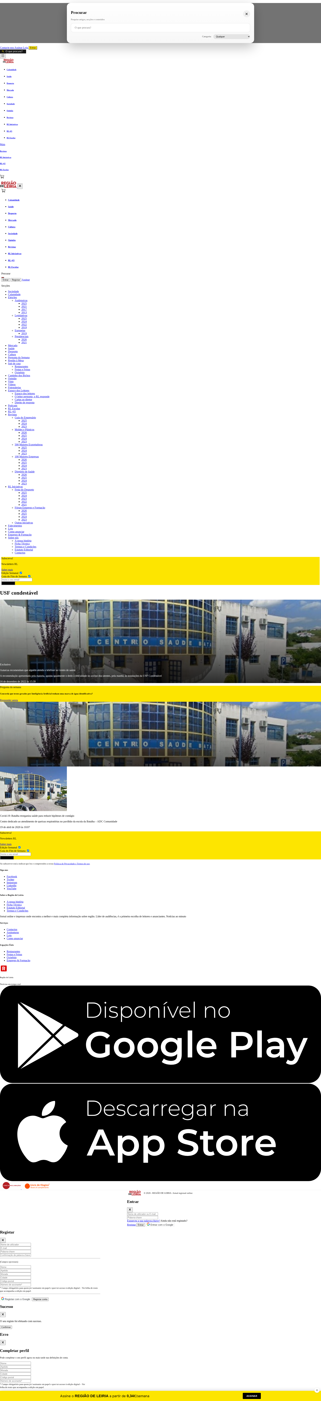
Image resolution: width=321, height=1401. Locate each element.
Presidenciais (21, 336)
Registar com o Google (17, 1299)
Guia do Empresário (25, 417)
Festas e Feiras (22, 369)
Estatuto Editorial (24, 549)
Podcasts (12, 405)
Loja (26, 47)
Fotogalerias (14, 387)
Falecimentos (15, 525)
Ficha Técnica (22, 543)
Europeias (20, 330)
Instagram (12, 882)
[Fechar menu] (20, 186)
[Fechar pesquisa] (246, 13)
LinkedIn (11, 885)
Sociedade (13, 291)
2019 (24, 327)
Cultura (12, 354)
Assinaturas (13, 932)
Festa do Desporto (24, 489)
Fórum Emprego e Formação (30, 507)
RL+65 (12, 411)
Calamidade (14, 294)
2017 (24, 309)
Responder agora (9, 700)
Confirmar (6, 1327)
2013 (24, 312)
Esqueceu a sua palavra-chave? (143, 1220)
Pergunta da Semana (19, 357)
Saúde (11, 348)
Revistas (12, 414)
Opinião (12, 378)
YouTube (11, 888)
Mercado (12, 345)
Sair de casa (14, 363)
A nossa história (23, 540)
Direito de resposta (24, 402)
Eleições (12, 297)
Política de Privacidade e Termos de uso (72, 863)
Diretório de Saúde (25, 471)
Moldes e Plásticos (24, 429)
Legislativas (21, 315)
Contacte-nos (7, 47)
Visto (11, 381)
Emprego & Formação (20, 534)
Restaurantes (21, 366)
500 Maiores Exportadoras (29, 444)
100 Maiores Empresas (27, 456)
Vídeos (12, 384)
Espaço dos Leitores (18, 390)
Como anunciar (16, 531)
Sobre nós (13, 537)
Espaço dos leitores (25, 393)
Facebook (12, 876)
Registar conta (40, 1299)
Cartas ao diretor (23, 399)
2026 (24, 339)
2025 (24, 303)
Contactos (20, 552)
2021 (24, 306)
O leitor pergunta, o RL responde (32, 396)
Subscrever (8, 583)
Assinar (18, 47)
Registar (16, 280)
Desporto (13, 351)
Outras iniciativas (24, 522)
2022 (24, 324)
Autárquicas (21, 300)
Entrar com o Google (161, 1224)
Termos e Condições (25, 546)
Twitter (10, 879)
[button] (160, 144)
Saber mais (7, 569)
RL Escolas (14, 408)
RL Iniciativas (15, 486)
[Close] (130, 1209)
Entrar (33, 48)
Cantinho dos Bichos (19, 375)
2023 (24, 426)
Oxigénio (20, 372)
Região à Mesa (16, 360)
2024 (24, 321)
